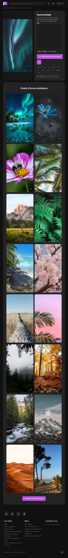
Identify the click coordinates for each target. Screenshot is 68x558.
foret (58, 67)
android (39, 67)
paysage (58, 70)
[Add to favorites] (39, 62)
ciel (49, 67)
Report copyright (9, 526)
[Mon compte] (53, 3)
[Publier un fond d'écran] (48, 3)
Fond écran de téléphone (9, 8)
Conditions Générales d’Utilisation (11, 535)
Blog (5, 524)
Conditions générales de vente (12, 539)
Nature (19, 8)
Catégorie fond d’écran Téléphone (32, 532)
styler (39, 72)
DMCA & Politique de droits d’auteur (12, 544)
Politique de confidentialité (12, 531)
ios (38, 70)
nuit (53, 70)
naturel (48, 70)
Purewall (53, 51)
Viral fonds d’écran (31, 526)
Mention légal (8, 529)
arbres (44, 67)
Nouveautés (28, 524)
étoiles (53, 67)
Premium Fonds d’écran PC (33, 536)
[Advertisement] (49, 36)
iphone (43, 70)
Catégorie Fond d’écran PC (33, 529)
